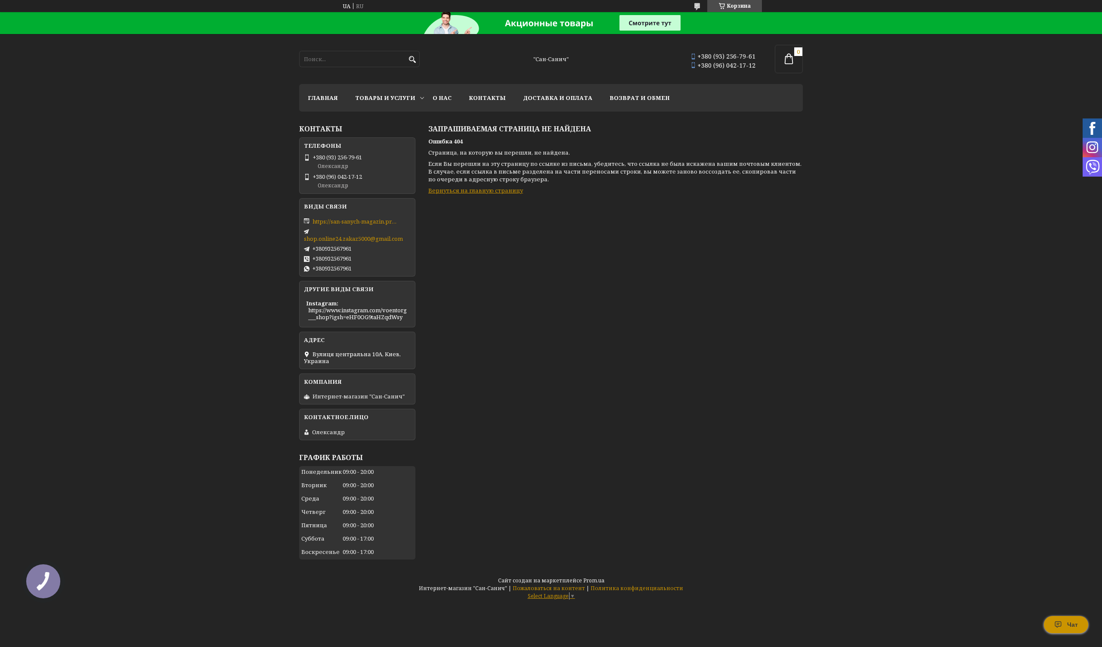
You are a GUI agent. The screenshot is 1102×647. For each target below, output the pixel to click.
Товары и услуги (385, 98)
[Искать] (412, 59)
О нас (442, 98)
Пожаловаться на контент (549, 588)
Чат (1072, 624)
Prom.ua (593, 580)
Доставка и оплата (557, 98)
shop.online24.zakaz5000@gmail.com (353, 238)
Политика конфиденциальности (637, 588)
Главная (323, 98)
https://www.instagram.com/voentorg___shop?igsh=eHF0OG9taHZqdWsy (357, 313)
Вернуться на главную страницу (475, 190)
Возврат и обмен (640, 98)
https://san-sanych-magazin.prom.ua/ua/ (356, 221)
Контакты (487, 98)
